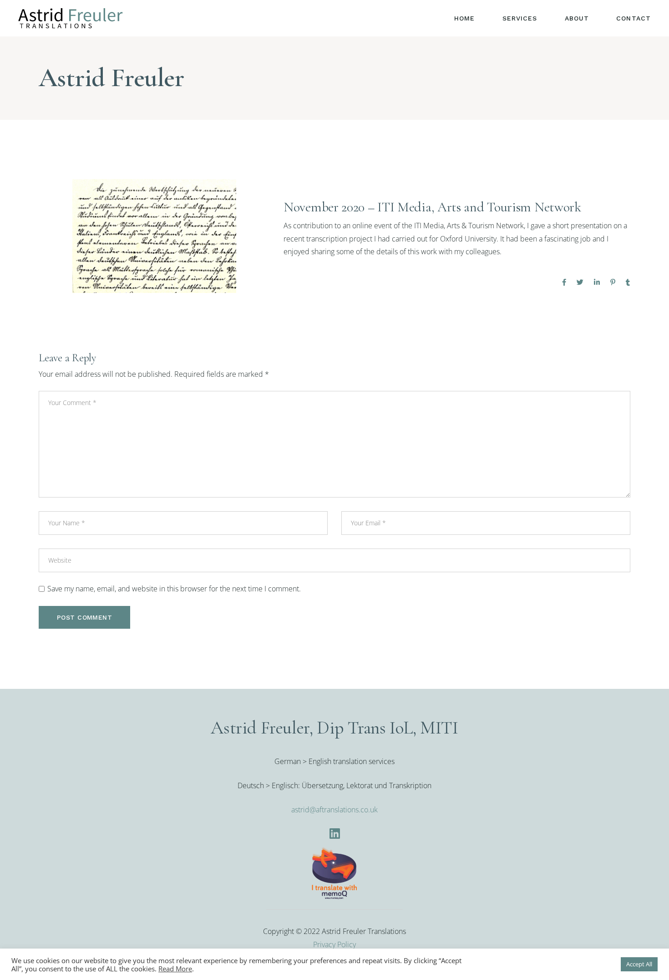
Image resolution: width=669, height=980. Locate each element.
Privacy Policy (334, 944)
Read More (175, 969)
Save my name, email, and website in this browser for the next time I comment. (174, 589)
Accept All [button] (639, 964)
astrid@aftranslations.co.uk (334, 810)
